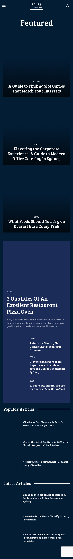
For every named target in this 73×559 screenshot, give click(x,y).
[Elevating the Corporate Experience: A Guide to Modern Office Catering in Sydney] (36, 132)
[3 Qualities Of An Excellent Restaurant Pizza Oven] (36, 265)
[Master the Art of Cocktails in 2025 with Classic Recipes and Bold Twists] (11, 443)
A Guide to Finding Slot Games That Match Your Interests (45, 346)
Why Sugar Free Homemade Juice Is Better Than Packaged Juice (43, 423)
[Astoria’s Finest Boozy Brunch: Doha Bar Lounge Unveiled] (11, 463)
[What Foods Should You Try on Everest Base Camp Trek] (36, 199)
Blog (36, 217)
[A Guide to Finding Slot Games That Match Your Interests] (36, 64)
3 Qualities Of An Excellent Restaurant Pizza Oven (32, 305)
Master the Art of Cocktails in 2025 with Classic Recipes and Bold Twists (45, 443)
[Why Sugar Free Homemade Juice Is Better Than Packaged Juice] (11, 423)
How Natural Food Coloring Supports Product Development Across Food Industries (44, 538)
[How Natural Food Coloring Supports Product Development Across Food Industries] (11, 537)
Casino (36, 82)
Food (36, 144)
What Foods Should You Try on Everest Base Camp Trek (48, 387)
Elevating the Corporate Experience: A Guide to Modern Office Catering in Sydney (47, 367)
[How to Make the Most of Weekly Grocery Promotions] (11, 518)
